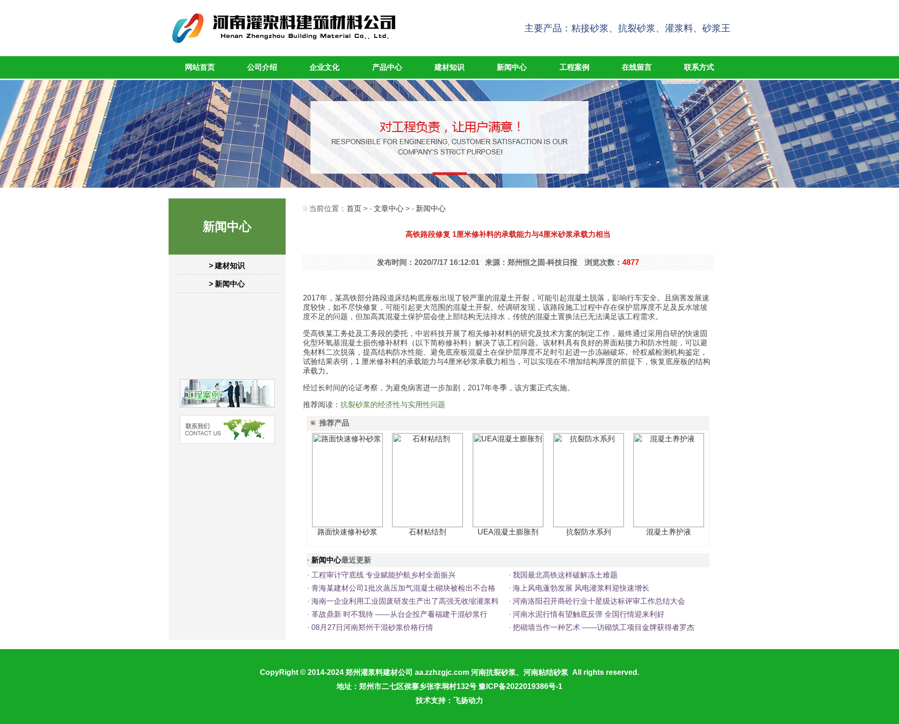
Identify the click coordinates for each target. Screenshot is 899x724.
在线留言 (637, 67)
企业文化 (324, 67)
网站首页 (200, 67)
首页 (353, 208)
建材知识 (449, 67)
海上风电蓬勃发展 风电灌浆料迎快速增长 (581, 588)
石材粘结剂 (427, 532)
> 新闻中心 (227, 284)
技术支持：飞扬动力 (449, 700)
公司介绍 (262, 67)
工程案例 (575, 67)
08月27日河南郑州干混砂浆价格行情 (372, 627)
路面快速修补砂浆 (347, 532)
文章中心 (389, 208)
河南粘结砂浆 (545, 672)
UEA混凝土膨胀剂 (508, 532)
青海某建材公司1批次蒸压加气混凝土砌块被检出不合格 (403, 588)
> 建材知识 (227, 266)
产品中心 (387, 67)
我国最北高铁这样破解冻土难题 (565, 575)
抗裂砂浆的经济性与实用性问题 (392, 405)
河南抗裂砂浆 (493, 672)
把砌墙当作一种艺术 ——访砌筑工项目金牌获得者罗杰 (603, 627)
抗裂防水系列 (588, 532)
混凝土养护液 (668, 532)
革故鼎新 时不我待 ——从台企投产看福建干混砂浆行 (399, 614)
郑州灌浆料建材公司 (379, 672)
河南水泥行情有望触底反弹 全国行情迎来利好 (588, 614)
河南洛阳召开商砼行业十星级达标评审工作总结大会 (599, 601)
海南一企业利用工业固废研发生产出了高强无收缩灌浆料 (405, 601)
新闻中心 (512, 67)
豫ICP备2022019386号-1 (520, 686)
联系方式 (699, 67)
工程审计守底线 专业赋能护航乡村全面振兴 (383, 575)
